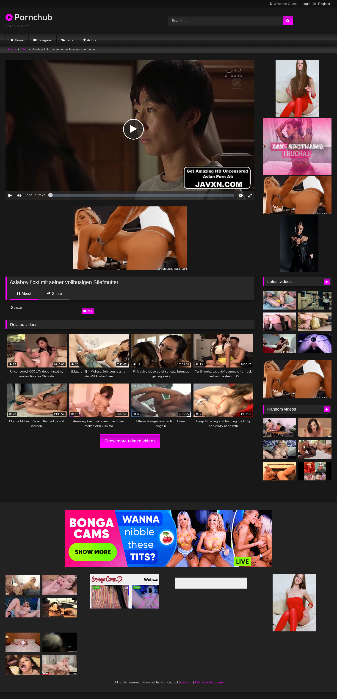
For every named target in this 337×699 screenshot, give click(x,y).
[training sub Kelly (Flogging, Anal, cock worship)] (279, 321)
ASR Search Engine (208, 689)
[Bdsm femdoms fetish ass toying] (314, 343)
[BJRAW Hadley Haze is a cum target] (279, 456)
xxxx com (186, 689)
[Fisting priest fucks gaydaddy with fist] (279, 478)
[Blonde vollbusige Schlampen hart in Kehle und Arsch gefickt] (59, 671)
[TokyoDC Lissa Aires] (59, 614)
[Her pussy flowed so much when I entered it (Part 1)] (23, 649)
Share (56, 294)
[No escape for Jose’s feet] (279, 343)
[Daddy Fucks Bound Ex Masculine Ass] (279, 300)
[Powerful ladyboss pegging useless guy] (279, 434)
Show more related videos (130, 441)
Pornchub (32, 17)
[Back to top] (323, 685)
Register (324, 3)
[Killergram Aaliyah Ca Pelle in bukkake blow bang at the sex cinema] (59, 649)
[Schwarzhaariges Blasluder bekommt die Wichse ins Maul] (59, 592)
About (26, 294)
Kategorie (45, 40)
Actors (91, 40)
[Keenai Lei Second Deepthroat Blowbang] (23, 671)
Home (19, 40)
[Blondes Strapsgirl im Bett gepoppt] (314, 456)
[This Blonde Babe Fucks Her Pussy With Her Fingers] (23, 614)
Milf (24, 49)
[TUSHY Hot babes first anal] (314, 434)
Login (306, 3)
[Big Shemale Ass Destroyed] (314, 321)
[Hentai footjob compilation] (314, 478)
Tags (69, 40)
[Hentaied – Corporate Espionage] (314, 300)
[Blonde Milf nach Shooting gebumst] (23, 592)
